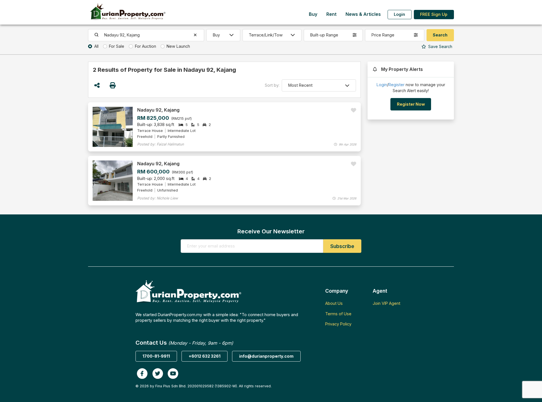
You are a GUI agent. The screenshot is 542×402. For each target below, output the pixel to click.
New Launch (178, 46)
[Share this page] (97, 85)
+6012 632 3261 (204, 356)
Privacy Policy (338, 323)
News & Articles (363, 14)
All (96, 46)
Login (399, 14)
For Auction (145, 46)
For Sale (116, 46)
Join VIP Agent (386, 303)
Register (396, 84)
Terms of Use (338, 313)
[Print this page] (113, 85)
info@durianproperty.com (266, 356)
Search (439, 46)
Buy (313, 14)
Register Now (411, 104)
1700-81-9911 (156, 356)
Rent (331, 14)
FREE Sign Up (433, 14)
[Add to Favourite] (353, 110)
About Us (334, 303)
